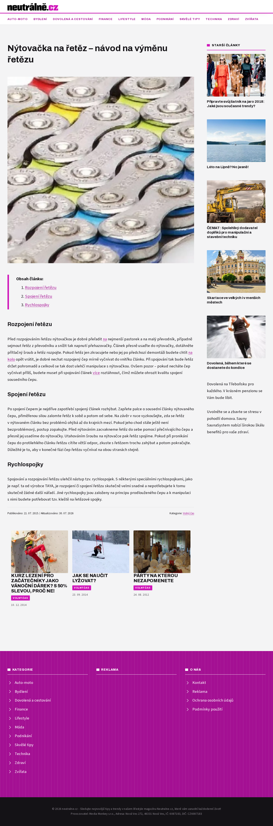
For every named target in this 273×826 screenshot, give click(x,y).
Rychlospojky (37, 305)
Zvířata (251, 19)
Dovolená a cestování (73, 19)
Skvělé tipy (190, 19)
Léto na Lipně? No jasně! (228, 167)
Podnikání (165, 19)
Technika (214, 19)
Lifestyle (127, 19)
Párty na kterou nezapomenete (156, 578)
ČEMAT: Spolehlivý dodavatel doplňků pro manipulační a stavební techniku (232, 232)
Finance (106, 19)
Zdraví (233, 19)
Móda (146, 19)
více (96, 372)
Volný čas (188, 513)
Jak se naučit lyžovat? (90, 578)
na (105, 339)
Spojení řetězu (38, 296)
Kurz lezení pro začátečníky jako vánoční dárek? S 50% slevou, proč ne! (39, 583)
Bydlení (40, 19)
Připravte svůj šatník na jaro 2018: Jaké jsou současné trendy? (235, 104)
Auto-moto (17, 19)
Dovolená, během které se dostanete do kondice (229, 365)
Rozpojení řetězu (41, 287)
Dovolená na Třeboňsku (227, 384)
